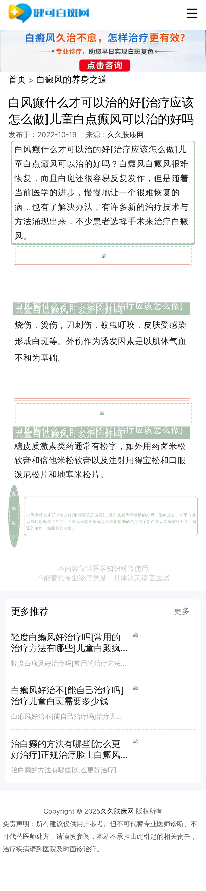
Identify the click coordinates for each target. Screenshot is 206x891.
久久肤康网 (126, 134)
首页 (17, 79)
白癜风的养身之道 (71, 79)
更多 (182, 611)
